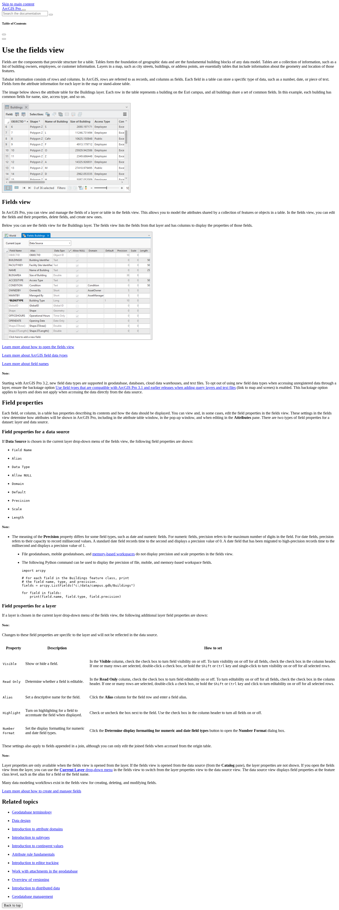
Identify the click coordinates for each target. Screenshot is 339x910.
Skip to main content (18, 4)
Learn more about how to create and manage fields (41, 791)
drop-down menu (86, 770)
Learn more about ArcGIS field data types (35, 355)
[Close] (4, 34)
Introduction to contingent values (37, 846)
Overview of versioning (30, 880)
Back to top (12, 905)
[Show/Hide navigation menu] (24, 10)
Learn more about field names (25, 364)
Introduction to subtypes (31, 837)
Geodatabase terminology (32, 812)
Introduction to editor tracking (35, 863)
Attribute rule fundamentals (33, 854)
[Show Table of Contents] (4, 39)
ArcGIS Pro (12, 8)
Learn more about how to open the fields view (38, 347)
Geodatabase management (32, 896)
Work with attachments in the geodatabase (45, 871)
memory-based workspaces (113, 554)
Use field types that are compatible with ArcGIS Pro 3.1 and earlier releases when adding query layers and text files (146, 387)
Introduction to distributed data (36, 888)
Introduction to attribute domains (37, 829)
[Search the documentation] (51, 14)
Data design (21, 820)
